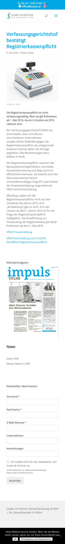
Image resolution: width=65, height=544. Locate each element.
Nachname (14, 409)
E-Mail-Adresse (16, 422)
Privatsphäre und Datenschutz (36, 539)
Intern (10, 358)
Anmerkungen (15, 448)
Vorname (13, 396)
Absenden (15, 480)
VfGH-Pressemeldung (19, 232)
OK (15, 539)
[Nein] (61, 536)
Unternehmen (15, 435)
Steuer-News (27, 52)
